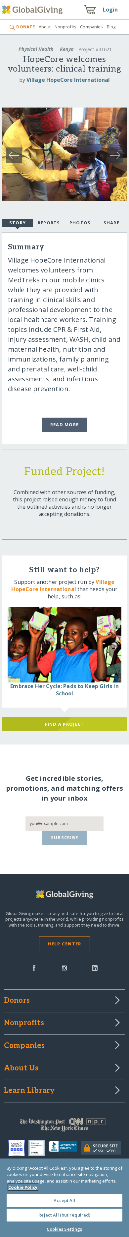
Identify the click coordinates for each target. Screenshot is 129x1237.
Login (110, 9)
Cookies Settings (64, 1229)
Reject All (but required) (64, 1215)
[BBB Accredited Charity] (65, 1148)
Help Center (64, 944)
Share (111, 223)
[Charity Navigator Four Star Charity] (18, 1148)
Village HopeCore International (68, 79)
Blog (111, 27)
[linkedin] (95, 967)
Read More (64, 425)
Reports (49, 223)
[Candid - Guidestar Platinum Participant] (38, 1148)
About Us (21, 1068)
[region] (64, 1197)
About (45, 27)
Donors (17, 1001)
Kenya (67, 49)
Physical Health (36, 49)
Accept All (64, 1200)
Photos (80, 223)
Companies (91, 27)
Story (17, 223)
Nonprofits (65, 27)
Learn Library (29, 1091)
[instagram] (64, 967)
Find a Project (64, 724)
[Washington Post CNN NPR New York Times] (64, 1126)
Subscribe (64, 838)
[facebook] (34, 967)
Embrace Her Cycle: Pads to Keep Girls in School (64, 689)
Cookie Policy (22, 1187)
